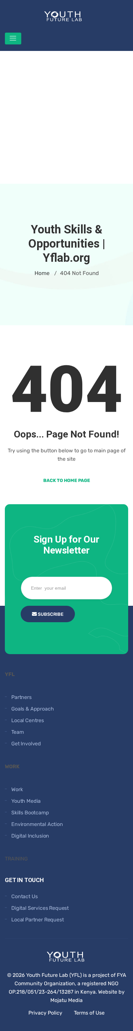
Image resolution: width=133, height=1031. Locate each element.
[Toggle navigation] (13, 38)
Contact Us (24, 896)
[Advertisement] (66, 117)
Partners (21, 697)
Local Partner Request (37, 920)
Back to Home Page (66, 480)
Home (42, 273)
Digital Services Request (40, 908)
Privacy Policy (45, 1013)
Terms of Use (89, 1013)
